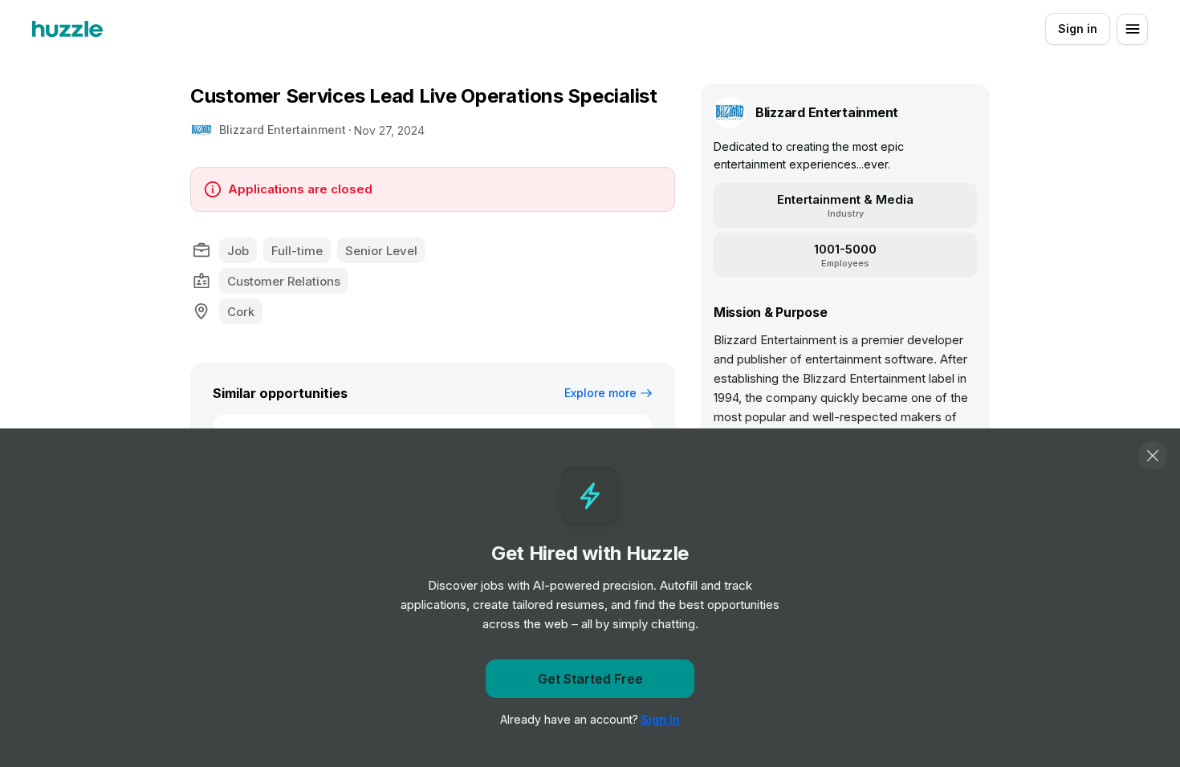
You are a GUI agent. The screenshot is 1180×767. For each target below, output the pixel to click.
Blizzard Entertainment (282, 129)
